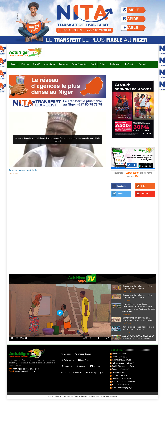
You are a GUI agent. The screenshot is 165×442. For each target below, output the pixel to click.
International (49, 64)
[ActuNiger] (27, 52)
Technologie (115, 64)
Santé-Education (79, 64)
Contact (142, 64)
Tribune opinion (119, 363)
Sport (93, 64)
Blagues (67, 354)
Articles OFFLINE (119, 381)
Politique (25, 64)
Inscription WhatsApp (72, 372)
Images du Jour (84, 354)
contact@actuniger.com (25, 371)
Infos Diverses (86, 360)
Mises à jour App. (95, 372)
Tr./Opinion (130, 64)
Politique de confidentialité (74, 366)
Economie (63, 64)
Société (36, 64)
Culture (103, 64)
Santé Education (119, 366)
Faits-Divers (68, 360)
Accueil (14, 64)
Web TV (96, 366)
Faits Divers (117, 385)
